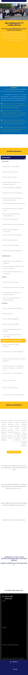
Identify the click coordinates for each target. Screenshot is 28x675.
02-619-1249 (19, 590)
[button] (2, 430)
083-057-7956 (11, 590)
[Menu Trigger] (26, 2)
